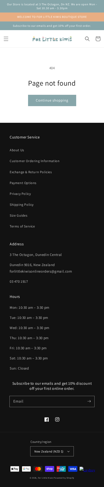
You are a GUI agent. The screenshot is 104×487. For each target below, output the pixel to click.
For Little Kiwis (45, 477)
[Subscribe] (89, 401)
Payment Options (23, 183)
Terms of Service (22, 226)
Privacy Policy (20, 194)
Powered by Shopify (64, 477)
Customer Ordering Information (34, 161)
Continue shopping (52, 100)
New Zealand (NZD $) (49, 451)
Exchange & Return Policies (31, 172)
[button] (6, 39)
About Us (17, 150)
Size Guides (19, 215)
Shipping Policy (22, 204)
